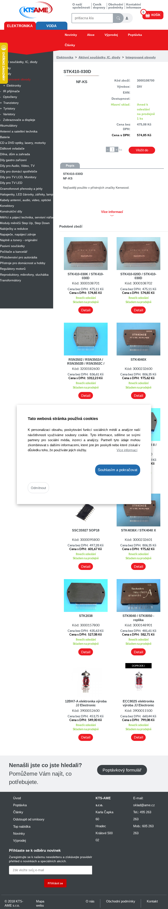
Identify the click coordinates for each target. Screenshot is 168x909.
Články (70, 45)
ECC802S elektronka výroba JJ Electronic (138, 703)
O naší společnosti (81, 6)
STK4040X (138, 359)
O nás (90, 901)
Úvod (17, 798)
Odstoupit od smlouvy (28, 819)
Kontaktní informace (133, 6)
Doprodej (138, 665)
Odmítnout (38, 487)
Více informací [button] (112, 212)
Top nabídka (21, 826)
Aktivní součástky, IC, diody (99, 57)
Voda (51, 26)
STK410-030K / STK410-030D (86, 276)
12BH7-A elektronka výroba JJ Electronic (86, 703)
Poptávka (135, 35)
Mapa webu (40, 903)
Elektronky (14, 85)
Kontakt (152, 901)
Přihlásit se (55, 883)
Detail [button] (85, 310)
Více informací (127, 450)
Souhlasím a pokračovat (117, 470)
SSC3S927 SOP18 (85, 530)
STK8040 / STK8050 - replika (138, 618)
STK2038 (86, 616)
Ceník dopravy (99, 6)
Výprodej (111, 35)
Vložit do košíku (142, 150)
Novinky (71, 35)
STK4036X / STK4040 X (138, 530)
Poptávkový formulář (122, 770)
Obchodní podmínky (115, 6)
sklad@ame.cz (144, 805)
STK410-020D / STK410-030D (138, 276)
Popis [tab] (70, 165)
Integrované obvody (141, 57)
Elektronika (20, 26)
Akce (90, 35)
